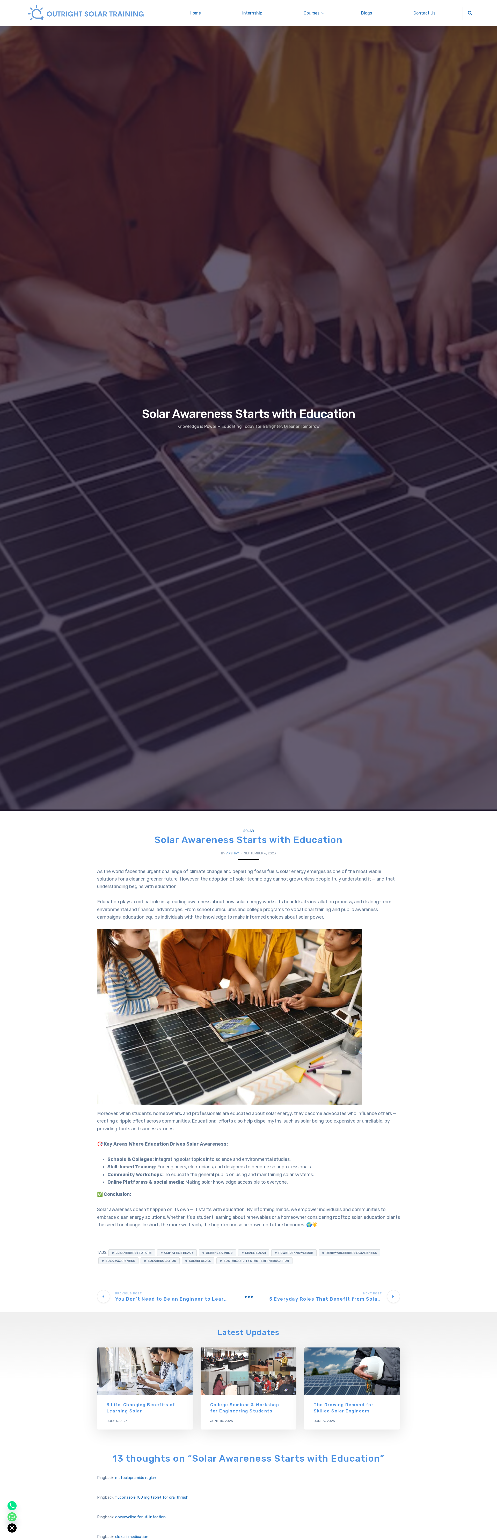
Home (195, 13)
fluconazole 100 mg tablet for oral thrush (151, 1497)
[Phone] (12, 1505)
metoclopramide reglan (135, 1477)
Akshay (232, 853)
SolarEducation (162, 1261)
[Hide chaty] (12, 1528)
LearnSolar (255, 1253)
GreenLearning (219, 1253)
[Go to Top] (486, 1527)
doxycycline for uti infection (140, 1517)
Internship (252, 13)
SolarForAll (200, 1261)
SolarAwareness (120, 1261)
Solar (248, 831)
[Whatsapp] (12, 1516)
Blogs (366, 13)
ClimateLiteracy (178, 1253)
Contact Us (424, 13)
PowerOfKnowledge (295, 1253)
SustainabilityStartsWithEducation (256, 1261)
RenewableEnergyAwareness (351, 1253)
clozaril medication (131, 1536)
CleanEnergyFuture (133, 1253)
